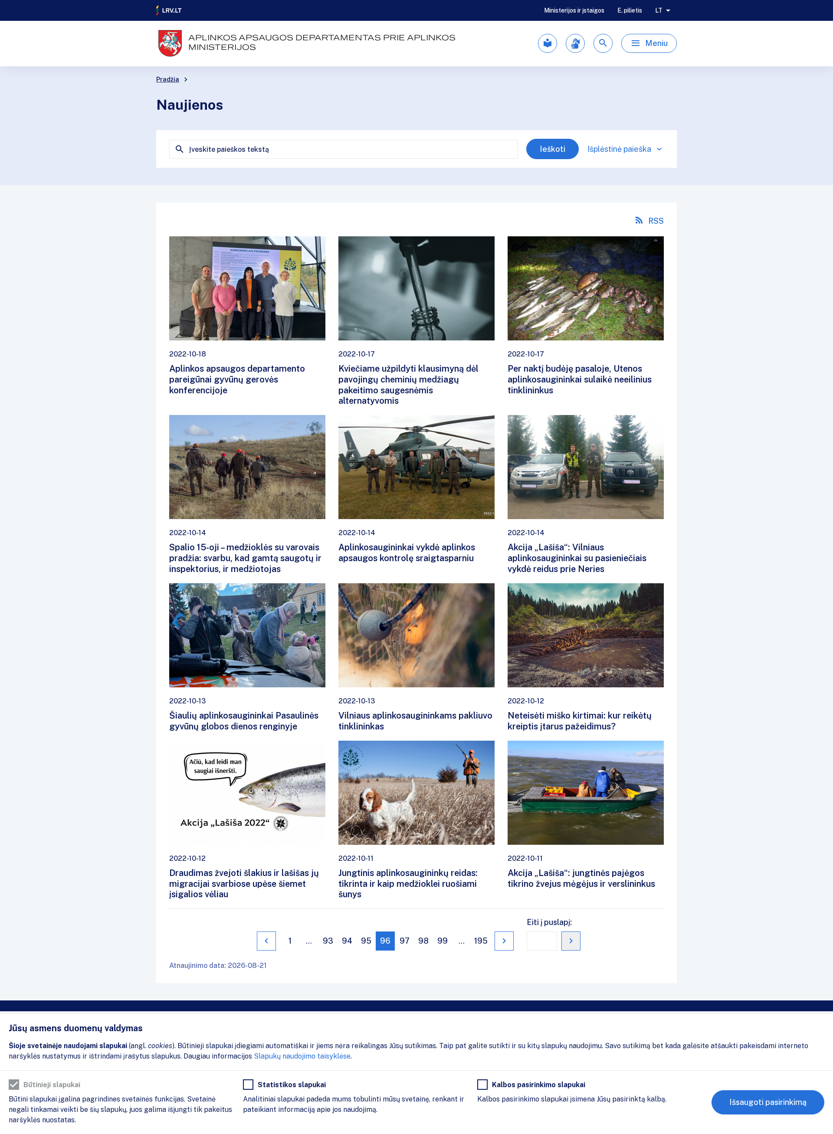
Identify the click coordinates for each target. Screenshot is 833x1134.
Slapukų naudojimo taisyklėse (302, 1056)
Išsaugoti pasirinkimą (768, 1102)
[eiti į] (570, 941)
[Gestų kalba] (575, 43)
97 (405, 940)
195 (481, 940)
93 (328, 940)
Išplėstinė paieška (619, 149)
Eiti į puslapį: (549, 922)
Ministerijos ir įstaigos (574, 10)
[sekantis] (504, 941)
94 (347, 940)
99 (442, 940)
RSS (656, 220)
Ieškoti (552, 149)
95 (366, 940)
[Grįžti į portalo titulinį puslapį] (169, 10)
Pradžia (167, 79)
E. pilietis (629, 10)
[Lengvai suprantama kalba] (547, 43)
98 (423, 940)
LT (658, 10)
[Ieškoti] (603, 43)
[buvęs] (266, 941)
